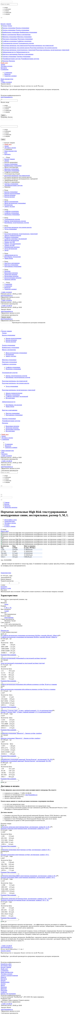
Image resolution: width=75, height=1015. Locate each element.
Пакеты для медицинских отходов (15, 221)
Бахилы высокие (9, 197)
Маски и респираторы (23, 34)
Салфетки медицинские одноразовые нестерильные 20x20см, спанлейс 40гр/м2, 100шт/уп (29, 637)
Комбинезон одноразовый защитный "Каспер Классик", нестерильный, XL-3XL (26, 761)
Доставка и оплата (6, 66)
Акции (3, 64)
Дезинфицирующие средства (30, 58)
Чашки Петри (8, 258)
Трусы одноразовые (10, 229)
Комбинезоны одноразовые (28, 32)
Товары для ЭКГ (9, 245)
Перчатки (12, 61)
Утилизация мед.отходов (26, 43)
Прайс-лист (4, 63)
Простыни (4, 990)
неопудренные (8, 617)
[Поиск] (6, 115)
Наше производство (7, 79)
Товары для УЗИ (9, 242)
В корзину (4, 586)
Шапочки (4, 988)
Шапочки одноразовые (24, 36)
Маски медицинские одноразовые (15, 203)
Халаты (3, 983)
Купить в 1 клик (6, 588)
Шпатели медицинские (11, 240)
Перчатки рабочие (10, 279)
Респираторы (8, 205)
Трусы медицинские (10, 248)
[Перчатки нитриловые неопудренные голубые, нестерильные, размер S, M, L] (26, 849)
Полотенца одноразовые (12, 214)
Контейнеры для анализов (12, 256)
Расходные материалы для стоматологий (41, 45)
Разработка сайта (6, 964)
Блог (2, 80)
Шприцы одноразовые (11, 237)
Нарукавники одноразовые (12, 266)
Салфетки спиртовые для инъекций (15, 239)
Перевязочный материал (12, 247)
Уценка (9, 25)
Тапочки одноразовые (23, 56)
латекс (6, 604)
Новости (3, 977)
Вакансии (7, 74)
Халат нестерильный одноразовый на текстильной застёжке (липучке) (23, 663)
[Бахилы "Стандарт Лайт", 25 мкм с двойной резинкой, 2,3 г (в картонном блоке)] (27, 710)
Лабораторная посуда (22, 52)
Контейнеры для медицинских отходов (16, 222)
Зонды (6, 250)
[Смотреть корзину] (1, 1000)
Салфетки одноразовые (11, 213)
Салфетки (4, 992)
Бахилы (3, 980)
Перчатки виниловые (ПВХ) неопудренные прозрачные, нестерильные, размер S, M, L (28, 877)
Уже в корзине (11, 654)
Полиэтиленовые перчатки (12, 278)
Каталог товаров (6, 24)
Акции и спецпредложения (9, 975)
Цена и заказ (5, 531)
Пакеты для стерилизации (12, 243)
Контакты (4, 68)
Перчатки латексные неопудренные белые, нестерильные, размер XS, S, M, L (25, 828)
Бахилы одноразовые (22, 28)
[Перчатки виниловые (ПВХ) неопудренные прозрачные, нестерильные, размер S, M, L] (29, 876)
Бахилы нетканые (9, 195)
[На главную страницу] (6, 322)
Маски (3, 985)
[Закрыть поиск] (1, 99)
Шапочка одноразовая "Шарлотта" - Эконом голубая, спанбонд (20, 738)
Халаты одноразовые (22, 30)
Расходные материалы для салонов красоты (43, 47)
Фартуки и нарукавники (25, 54)
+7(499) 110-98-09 (6, 82)
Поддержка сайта (6, 965)
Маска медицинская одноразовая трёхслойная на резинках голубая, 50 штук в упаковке (28, 689)
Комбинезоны (5, 982)
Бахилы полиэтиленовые (12, 193)
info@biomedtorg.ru (7, 97)
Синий (6, 611)
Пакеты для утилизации (8, 993)
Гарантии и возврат (10, 76)
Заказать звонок (5, 317)
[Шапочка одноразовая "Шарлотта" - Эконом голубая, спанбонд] (21, 733)
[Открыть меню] (1, 494)
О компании (4, 69)
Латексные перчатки (10, 274)
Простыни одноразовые (25, 39)
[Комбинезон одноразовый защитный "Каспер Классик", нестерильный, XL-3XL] (27, 759)
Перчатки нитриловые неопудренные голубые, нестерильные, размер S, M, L (25, 854)
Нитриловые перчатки (11, 276)
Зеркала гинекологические (12, 235)
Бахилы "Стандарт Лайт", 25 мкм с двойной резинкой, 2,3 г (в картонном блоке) (26, 712)
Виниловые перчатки (11, 273)
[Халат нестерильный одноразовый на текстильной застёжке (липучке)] (23, 658)
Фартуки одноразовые (11, 265)
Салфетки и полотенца (24, 41)
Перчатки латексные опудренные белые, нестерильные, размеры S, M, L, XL (25, 900)
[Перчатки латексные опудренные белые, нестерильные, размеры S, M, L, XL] (25, 898)
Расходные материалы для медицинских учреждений (52, 50)
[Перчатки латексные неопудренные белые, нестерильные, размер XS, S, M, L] (26, 827)
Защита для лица (9, 206)
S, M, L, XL (8, 607)
